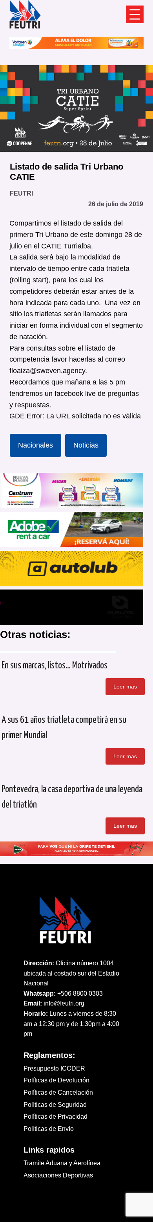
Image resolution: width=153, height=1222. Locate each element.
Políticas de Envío (49, 1128)
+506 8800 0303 (80, 993)
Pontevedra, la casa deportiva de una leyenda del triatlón (72, 797)
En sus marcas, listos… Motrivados (54, 665)
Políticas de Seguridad (55, 1104)
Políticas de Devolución (56, 1080)
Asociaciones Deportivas (58, 1175)
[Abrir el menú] (135, 14)
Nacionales (35, 445)
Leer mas (125, 686)
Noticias (85, 445)
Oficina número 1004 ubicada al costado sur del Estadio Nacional (71, 973)
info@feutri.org (64, 1003)
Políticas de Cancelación (58, 1092)
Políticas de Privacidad (55, 1116)
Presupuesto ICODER (54, 1068)
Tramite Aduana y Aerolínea (62, 1163)
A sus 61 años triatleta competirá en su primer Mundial (64, 727)
